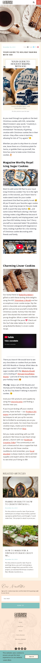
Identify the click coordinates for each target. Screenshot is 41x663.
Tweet (30, 47)
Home (20, 622)
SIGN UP (20, 605)
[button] (34, 2)
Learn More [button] (7, 660)
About (20, 631)
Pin (36, 47)
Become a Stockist (20, 639)
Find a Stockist (20, 635)
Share (25, 47)
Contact (20, 643)
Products (20, 626)
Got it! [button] (31, 656)
